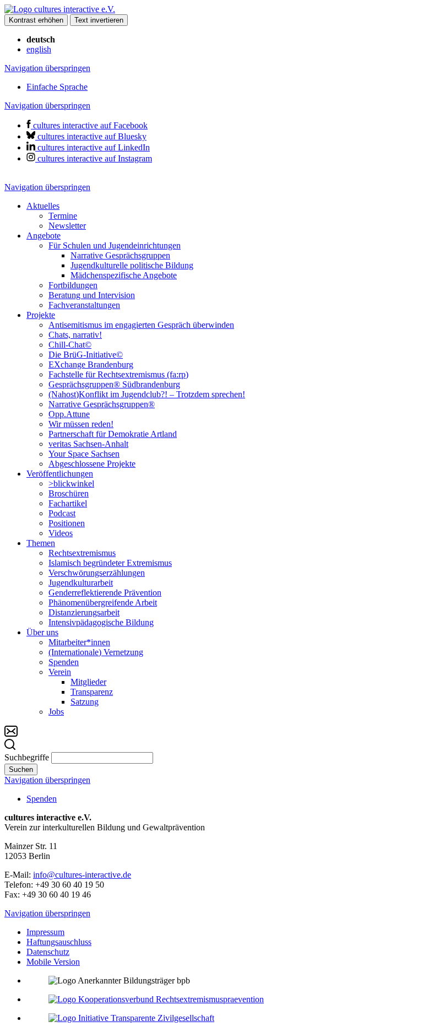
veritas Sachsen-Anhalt (88, 444)
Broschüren (68, 493)
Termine (62, 215)
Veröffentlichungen (59, 473)
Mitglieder (88, 682)
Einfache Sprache (57, 86)
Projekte (40, 315)
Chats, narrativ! (75, 334)
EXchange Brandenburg (90, 364)
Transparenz (91, 691)
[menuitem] (222, 216)
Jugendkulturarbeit (80, 582)
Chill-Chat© (69, 344)
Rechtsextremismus (82, 553)
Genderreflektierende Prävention (104, 592)
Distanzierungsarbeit (84, 612)
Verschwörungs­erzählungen (96, 572)
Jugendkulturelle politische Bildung (131, 265)
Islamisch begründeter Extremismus (110, 563)
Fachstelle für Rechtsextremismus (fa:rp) (118, 374)
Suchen (21, 769)
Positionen (66, 523)
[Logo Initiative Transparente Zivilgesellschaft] (131, 1018)
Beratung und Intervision (91, 295)
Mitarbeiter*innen (79, 642)
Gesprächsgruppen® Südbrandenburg (114, 384)
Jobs (56, 711)
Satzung (84, 701)
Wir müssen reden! (80, 424)
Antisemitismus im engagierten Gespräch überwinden (141, 324)
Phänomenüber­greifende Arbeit (102, 602)
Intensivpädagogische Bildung (101, 622)
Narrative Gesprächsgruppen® (101, 404)
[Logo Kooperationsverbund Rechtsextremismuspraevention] (156, 999)
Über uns (42, 632)
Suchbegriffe (26, 757)
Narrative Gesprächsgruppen (120, 255)
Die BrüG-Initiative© (85, 354)
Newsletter (67, 225)
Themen (40, 543)
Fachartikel (67, 503)
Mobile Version (53, 961)
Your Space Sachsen (84, 453)
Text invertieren (98, 20)
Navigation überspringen (47, 68)
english (38, 49)
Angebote (43, 235)
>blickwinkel (71, 483)
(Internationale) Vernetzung (95, 652)
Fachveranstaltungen (84, 305)
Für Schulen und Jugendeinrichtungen (114, 245)
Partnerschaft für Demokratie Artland (112, 434)
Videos (60, 533)
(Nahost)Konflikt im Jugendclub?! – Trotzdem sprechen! (146, 394)
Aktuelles (42, 205)
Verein (59, 672)
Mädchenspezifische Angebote (123, 275)
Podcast (61, 513)
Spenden (63, 662)
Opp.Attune (69, 414)
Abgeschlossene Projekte (91, 463)
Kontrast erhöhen (36, 20)
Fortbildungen (72, 285)
